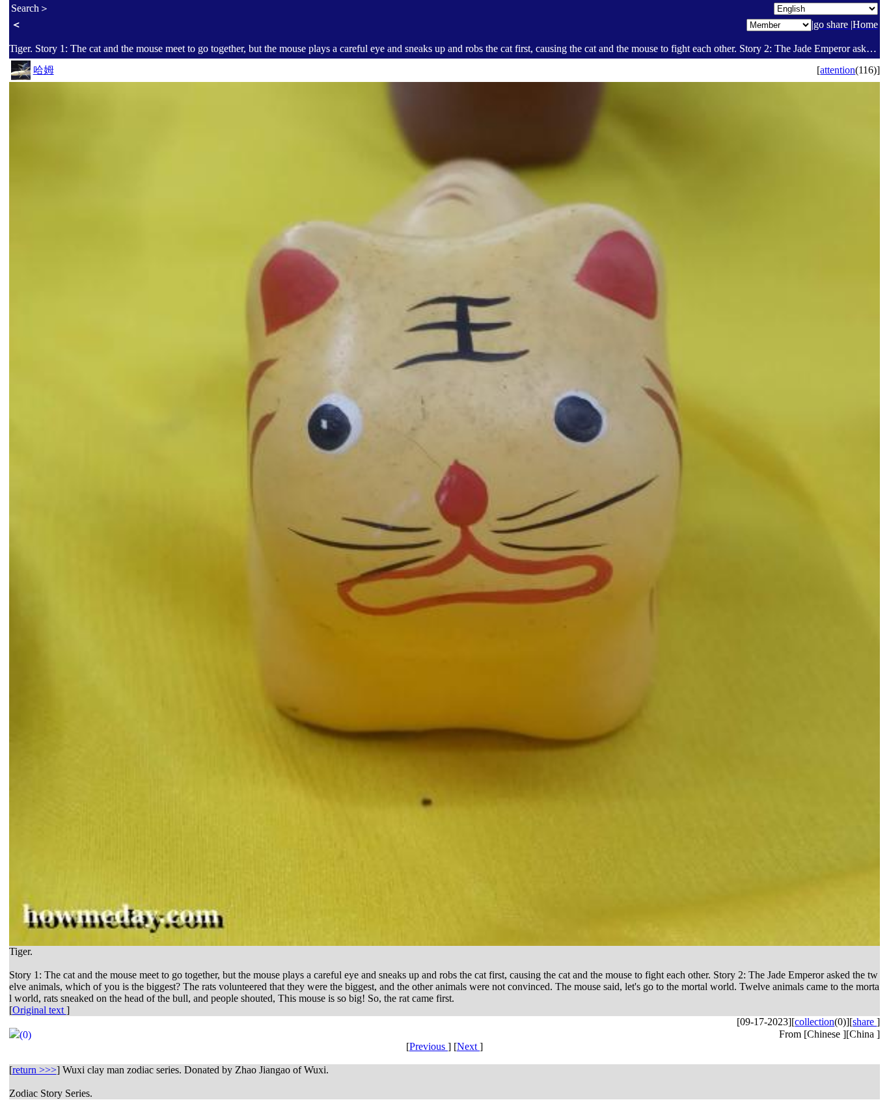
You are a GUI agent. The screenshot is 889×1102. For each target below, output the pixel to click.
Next (468, 1046)
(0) (25, 1034)
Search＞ (30, 8)
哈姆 (43, 69)
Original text (39, 1009)
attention (837, 69)
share (865, 1021)
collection (814, 1021)
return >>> (34, 1069)
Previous (428, 1046)
